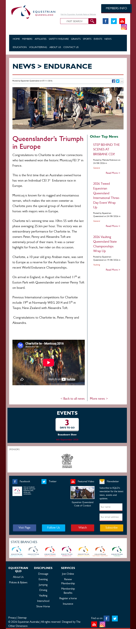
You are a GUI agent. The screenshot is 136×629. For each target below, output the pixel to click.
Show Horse (43, 606)
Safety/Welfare (59, 38)
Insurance (68, 603)
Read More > (113, 172)
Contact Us (71, 47)
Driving (43, 590)
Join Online (68, 573)
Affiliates (40, 38)
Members (27, 38)
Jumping (43, 584)
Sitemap (22, 617)
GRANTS (76, 38)
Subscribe (111, 527)
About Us (55, 47)
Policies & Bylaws (18, 582)
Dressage (43, 573)
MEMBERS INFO (116, 8)
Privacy (12, 617)
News (107, 38)
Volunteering (38, 47)
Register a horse (68, 598)
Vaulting (43, 595)
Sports (87, 38)
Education (20, 47)
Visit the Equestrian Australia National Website (78, 14)
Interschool (43, 601)
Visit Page (24, 527)
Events (98, 38)
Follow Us (53, 527)
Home (16, 38)
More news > (99, 398)
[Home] (32, 11)
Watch (82, 527)
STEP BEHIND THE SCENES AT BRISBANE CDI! (106, 149)
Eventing (43, 579)
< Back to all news (72, 398)
